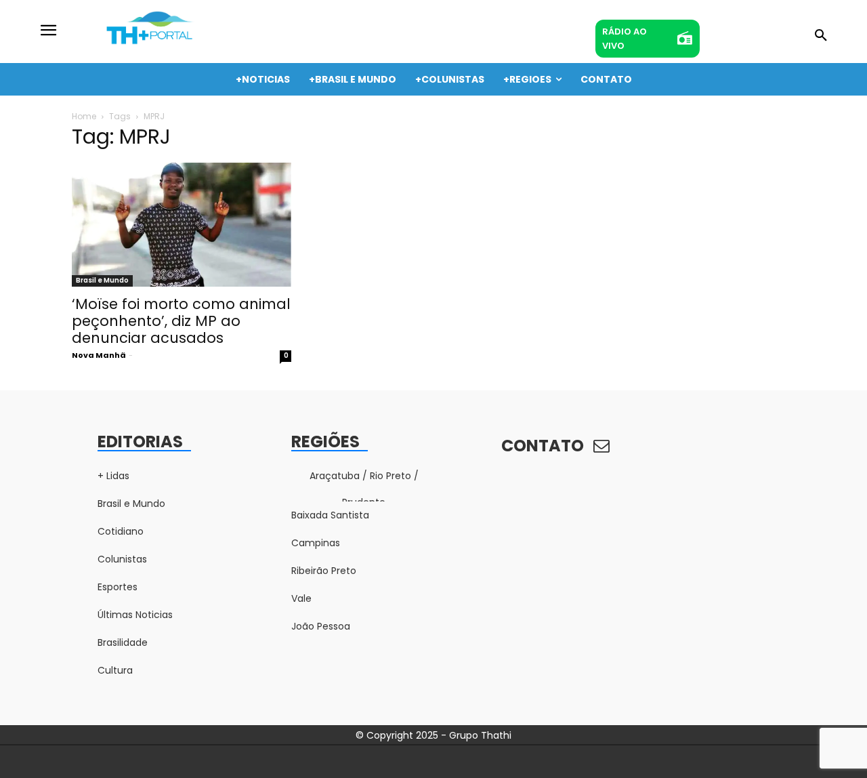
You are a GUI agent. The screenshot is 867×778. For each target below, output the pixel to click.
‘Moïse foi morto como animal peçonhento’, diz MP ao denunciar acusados (181, 321)
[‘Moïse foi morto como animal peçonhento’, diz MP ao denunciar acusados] (181, 225)
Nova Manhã (99, 355)
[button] (821, 36)
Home (84, 116)
